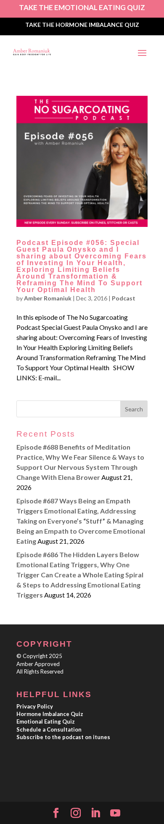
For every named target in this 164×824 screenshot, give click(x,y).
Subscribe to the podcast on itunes (63, 737)
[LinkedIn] (95, 813)
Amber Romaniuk (47, 298)
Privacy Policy (34, 706)
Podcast (123, 298)
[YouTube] (115, 813)
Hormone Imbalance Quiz (49, 714)
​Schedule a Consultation (49, 729)
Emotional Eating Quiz (45, 721)
